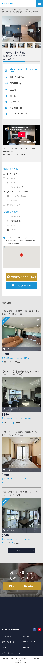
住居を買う (27, 636)
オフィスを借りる (8, 642)
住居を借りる (12, 9)
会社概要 (5, 647)
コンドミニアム (23, 9)
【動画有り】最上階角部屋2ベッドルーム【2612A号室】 (20, 494)
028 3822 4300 (23, 578)
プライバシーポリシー (10, 653)
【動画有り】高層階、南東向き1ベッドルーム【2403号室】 (20, 433)
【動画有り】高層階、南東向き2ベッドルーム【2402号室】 (20, 313)
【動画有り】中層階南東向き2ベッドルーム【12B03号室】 (20, 373)
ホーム (4, 9)
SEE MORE (21, 551)
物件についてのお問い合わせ (23, 277)
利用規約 (26, 647)
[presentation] (38, 30)
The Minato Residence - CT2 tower (23, 70)
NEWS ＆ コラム (29, 642)
